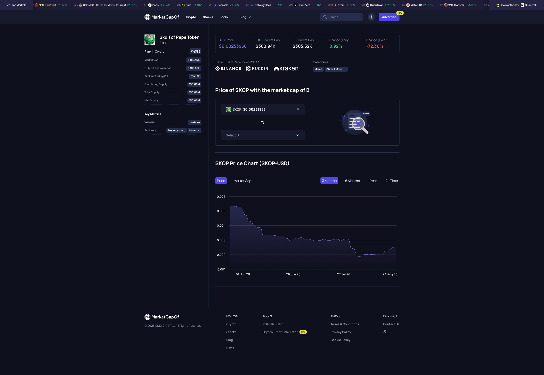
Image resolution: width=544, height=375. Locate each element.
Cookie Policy (340, 340)
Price (221, 180)
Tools (224, 17)
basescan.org (176, 130)
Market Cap (242, 180)
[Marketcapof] (161, 17)
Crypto (191, 17)
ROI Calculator (273, 324)
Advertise (389, 17)
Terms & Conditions (345, 324)
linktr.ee (195, 122)
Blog (243, 17)
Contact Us (391, 324)
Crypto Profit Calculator (284, 332)
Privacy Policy (341, 332)
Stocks (208, 17)
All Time (391, 180)
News (230, 348)
